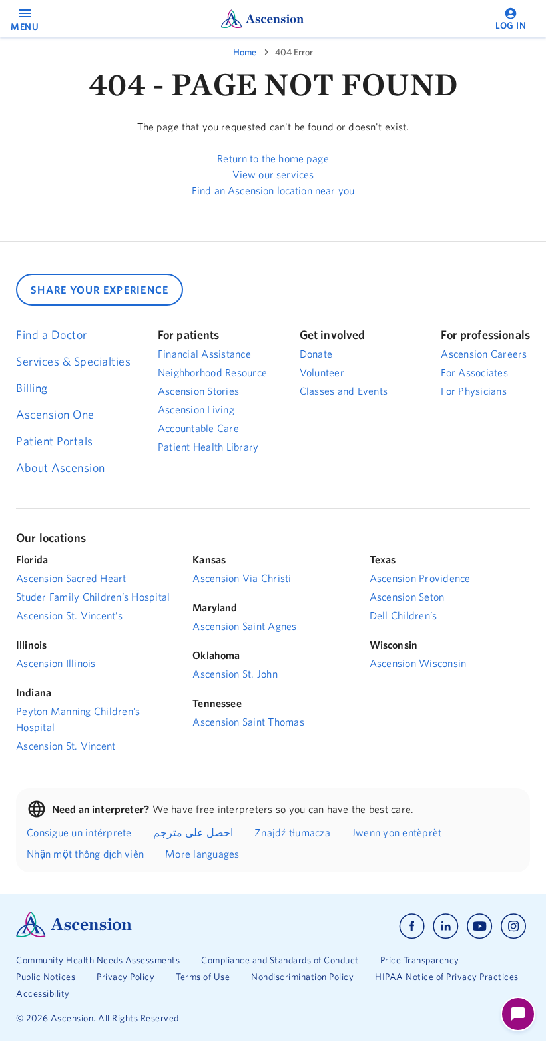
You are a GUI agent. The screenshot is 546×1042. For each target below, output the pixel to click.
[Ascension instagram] (513, 926)
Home (244, 52)
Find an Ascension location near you (273, 190)
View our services (273, 174)
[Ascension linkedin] (446, 926)
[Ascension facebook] (412, 926)
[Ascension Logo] (74, 934)
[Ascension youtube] (480, 926)
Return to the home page (272, 158)
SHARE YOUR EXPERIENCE (99, 290)
